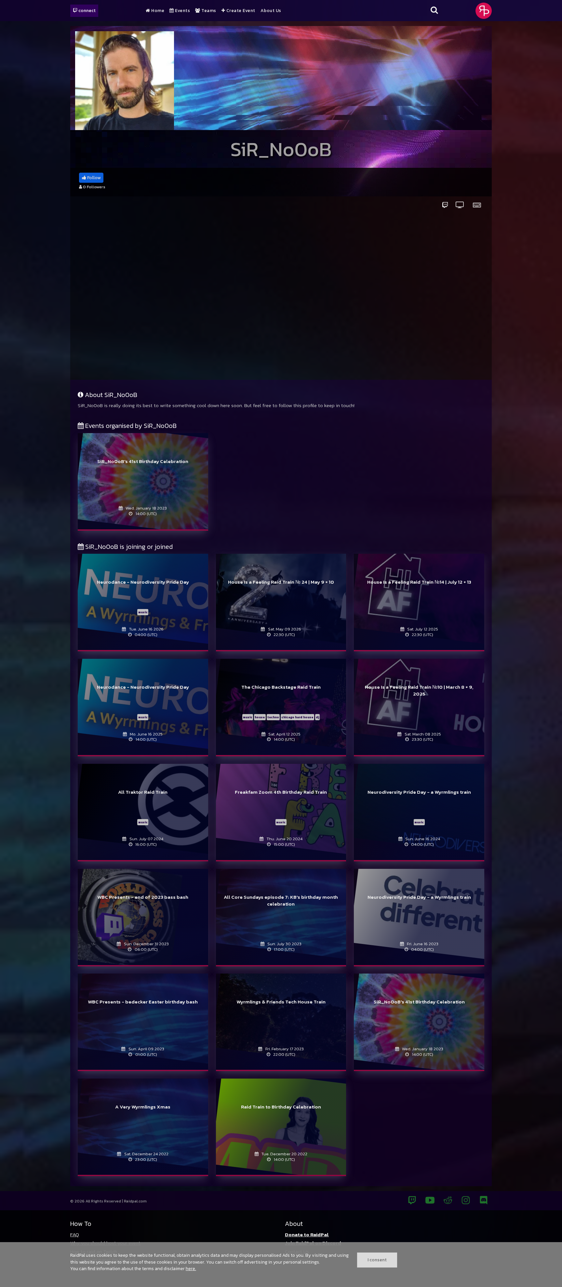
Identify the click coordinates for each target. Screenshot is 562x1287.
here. (191, 1268)
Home (157, 11)
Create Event (240, 11)
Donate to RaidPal (307, 1234)
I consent (377, 1259)
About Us (271, 11)
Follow (93, 177)
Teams (208, 11)
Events (182, 11)
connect (86, 10)
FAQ (74, 1234)
